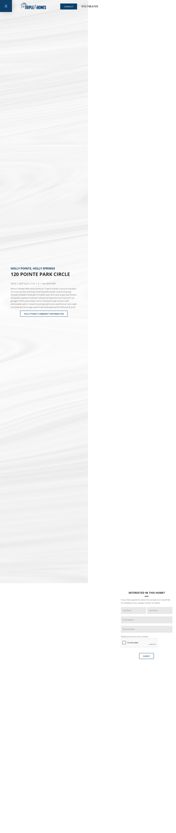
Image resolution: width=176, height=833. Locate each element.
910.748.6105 (89, 6)
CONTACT (68, 6)
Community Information (44, 314)
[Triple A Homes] (33, 6)
